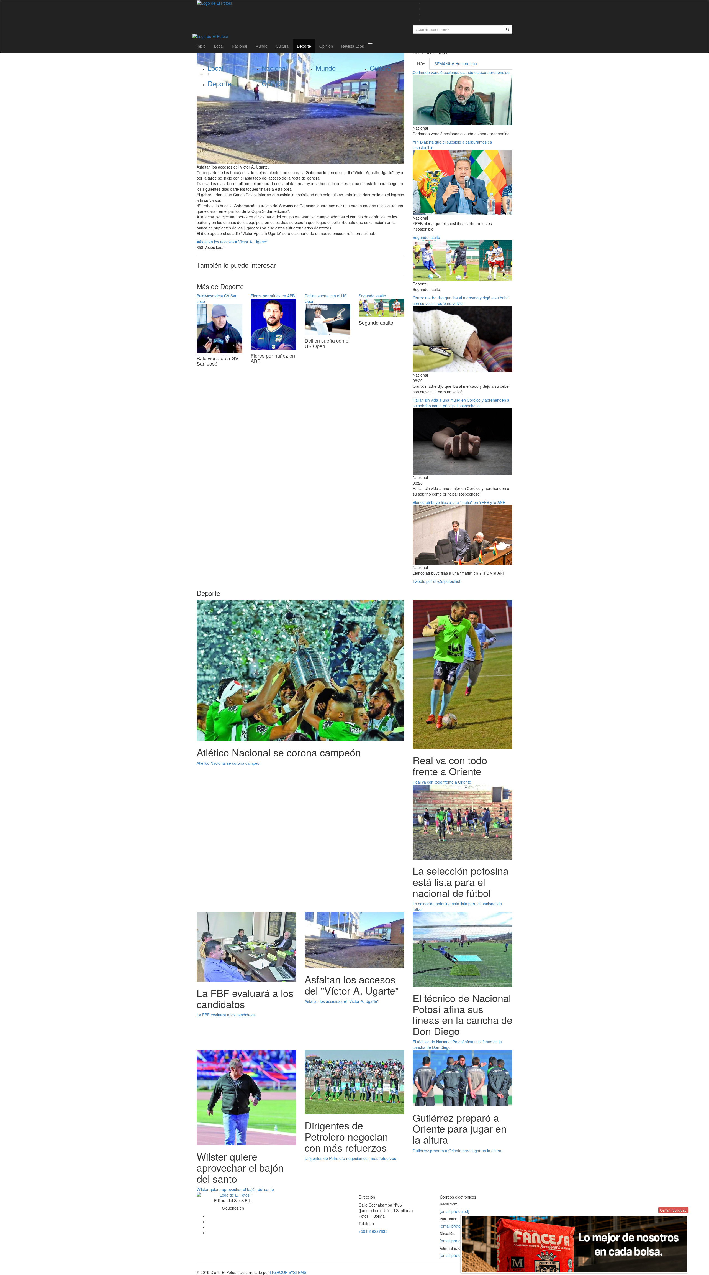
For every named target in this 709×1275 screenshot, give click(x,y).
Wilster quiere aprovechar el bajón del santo (235, 1189)
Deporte (304, 46)
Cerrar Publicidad (673, 1210)
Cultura (282, 46)
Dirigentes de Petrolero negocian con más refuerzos (350, 1158)
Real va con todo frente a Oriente (442, 782)
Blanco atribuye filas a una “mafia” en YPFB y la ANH (459, 502)
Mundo (261, 46)
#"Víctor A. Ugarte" (251, 241)
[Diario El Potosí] (300, 3)
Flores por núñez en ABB (273, 296)
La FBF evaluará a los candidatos (226, 1015)
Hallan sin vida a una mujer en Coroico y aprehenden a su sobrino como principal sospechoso (461, 402)
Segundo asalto (372, 296)
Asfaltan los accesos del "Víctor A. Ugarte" (342, 1001)
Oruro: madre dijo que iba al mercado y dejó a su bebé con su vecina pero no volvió (461, 300)
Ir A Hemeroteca (462, 63)
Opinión (326, 46)
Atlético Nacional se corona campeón (229, 763)
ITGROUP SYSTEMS (288, 1272)
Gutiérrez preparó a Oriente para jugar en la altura (457, 1150)
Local (219, 46)
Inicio (201, 46)
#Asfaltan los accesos (216, 241)
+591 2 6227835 (373, 1231)
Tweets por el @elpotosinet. (437, 581)
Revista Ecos (352, 46)
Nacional (239, 46)
